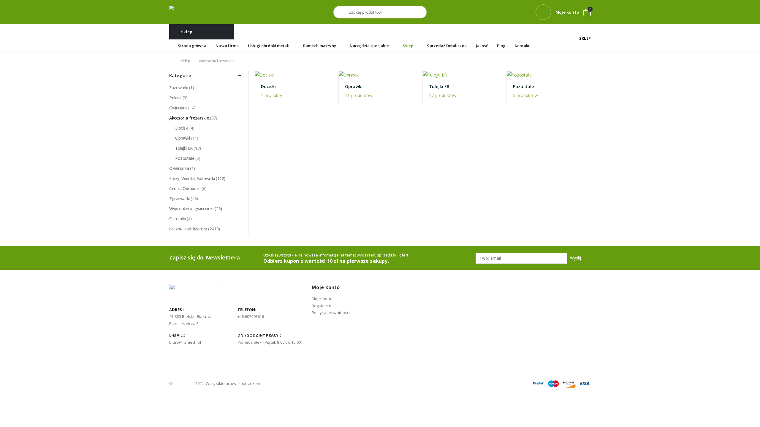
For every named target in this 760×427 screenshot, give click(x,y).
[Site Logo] (194, 12)
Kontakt (522, 45)
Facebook (174, 355)
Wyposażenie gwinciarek (191, 208)
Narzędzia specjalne (369, 45)
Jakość (482, 45)
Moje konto (322, 298)
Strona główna (192, 45)
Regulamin (321, 305)
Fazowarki (178, 87)
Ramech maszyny (319, 45)
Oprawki (182, 138)
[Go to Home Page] (171, 61)
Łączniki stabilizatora (188, 229)
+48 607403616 (251, 316)
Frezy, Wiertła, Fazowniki (192, 178)
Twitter (185, 355)
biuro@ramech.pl (185, 342)
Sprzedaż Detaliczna (446, 45)
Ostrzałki (177, 219)
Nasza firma (227, 45)
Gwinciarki (178, 108)
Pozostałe (184, 158)
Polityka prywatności (331, 312)
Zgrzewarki (179, 198)
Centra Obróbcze (185, 188)
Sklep (408, 45)
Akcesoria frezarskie (189, 118)
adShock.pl (184, 383)
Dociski (181, 128)
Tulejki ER (184, 148)
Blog (501, 45)
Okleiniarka (179, 168)
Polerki (175, 98)
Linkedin (196, 355)
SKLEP (585, 38)
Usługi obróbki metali (268, 45)
